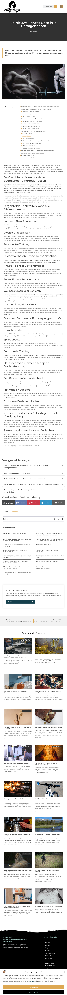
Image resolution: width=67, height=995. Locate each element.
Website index (49, 961)
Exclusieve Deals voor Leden (31, 148)
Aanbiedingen (33, 31)
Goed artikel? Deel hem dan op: (32, 158)
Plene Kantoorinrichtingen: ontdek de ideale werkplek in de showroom (17, 906)
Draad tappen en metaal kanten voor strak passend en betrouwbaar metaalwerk (49, 534)
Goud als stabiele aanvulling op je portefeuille (48, 727)
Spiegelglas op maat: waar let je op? (14, 533)
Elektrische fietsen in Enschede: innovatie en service (48, 799)
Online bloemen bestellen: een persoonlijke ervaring (47, 835)
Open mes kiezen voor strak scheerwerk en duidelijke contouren (17, 573)
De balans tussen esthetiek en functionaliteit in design (17, 728)
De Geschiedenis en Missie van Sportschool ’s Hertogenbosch (40, 106)
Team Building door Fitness (31, 128)
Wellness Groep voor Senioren (32, 126)
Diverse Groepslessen (29, 114)
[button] (63, 972)
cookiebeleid (32, 981)
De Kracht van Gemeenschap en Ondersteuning (35, 141)
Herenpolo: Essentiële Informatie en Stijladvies (48, 906)
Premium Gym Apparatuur (31, 111)
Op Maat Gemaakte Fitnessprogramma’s (33, 131)
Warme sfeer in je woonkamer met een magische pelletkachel (46, 763)
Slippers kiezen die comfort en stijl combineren (47, 550)
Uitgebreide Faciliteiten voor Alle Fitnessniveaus (36, 109)
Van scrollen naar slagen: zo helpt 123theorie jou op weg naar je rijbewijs (17, 539)
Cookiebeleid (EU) (50, 953)
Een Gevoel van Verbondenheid (32, 143)
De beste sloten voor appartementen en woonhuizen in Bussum (48, 567)
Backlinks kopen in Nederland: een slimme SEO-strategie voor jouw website (50, 967)
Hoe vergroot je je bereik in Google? (47, 561)
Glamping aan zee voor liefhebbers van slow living (50, 556)
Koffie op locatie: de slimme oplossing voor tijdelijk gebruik (17, 835)
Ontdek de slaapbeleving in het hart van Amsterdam (16, 692)
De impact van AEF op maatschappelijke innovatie (47, 871)
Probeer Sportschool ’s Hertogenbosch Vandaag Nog (37, 150)
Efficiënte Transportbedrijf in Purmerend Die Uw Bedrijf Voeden (16, 567)
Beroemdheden (49, 955)
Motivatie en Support (29, 146)
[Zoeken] (55, 6)
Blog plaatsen (49, 948)
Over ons (47, 940)
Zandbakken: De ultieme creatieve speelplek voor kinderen (48, 692)
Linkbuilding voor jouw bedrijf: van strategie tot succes (17, 556)
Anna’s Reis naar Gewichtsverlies (32, 121)
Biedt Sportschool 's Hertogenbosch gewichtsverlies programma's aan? (33, 484)
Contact (47, 950)
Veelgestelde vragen (27, 155)
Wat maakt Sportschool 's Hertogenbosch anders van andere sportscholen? (33, 491)
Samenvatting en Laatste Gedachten (32, 153)
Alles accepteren (33, 987)
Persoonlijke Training (29, 116)
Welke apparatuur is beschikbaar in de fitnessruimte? (33, 479)
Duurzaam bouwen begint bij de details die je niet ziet (17, 545)
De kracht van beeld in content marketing (16, 763)
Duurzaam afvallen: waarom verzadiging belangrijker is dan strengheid (15, 562)
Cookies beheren (33, 992)
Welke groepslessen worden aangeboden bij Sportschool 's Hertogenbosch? (33, 467)
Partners (47, 945)
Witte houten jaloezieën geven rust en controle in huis (15, 550)
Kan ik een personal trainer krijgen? (33, 473)
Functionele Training (29, 138)
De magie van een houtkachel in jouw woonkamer (15, 799)
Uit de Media (48, 958)
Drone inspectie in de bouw (44, 544)
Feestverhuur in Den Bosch (43, 656)
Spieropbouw (27, 136)
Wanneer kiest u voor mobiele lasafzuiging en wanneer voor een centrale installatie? (49, 539)
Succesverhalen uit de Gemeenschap (32, 119)
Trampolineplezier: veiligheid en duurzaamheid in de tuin (18, 871)
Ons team (48, 942)
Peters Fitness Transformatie (31, 124)
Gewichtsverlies (27, 133)
